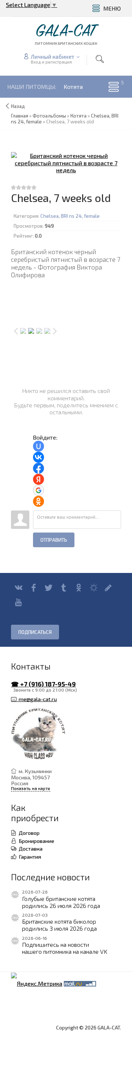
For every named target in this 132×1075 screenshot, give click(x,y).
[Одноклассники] (78, 587)
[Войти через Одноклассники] (38, 501)
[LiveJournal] (108, 587)
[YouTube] (18, 602)
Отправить (53, 540)
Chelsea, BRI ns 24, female (70, 216)
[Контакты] (60, 734)
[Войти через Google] (38, 490)
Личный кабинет (52, 56)
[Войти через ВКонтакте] (38, 457)
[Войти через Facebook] (38, 468)
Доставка (29, 848)
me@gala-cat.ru (36, 699)
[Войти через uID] (38, 446)
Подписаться (35, 632)
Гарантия (28, 856)
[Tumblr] (63, 587)
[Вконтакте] (18, 587)
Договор (28, 832)
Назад (18, 106)
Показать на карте (30, 788)
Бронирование (35, 840)
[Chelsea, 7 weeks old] (66, 162)
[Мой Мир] (93, 587)
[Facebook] (33, 587)
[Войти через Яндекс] (38, 479)
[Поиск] (99, 59)
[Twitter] (48, 587)
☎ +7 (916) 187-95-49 (43, 684)
